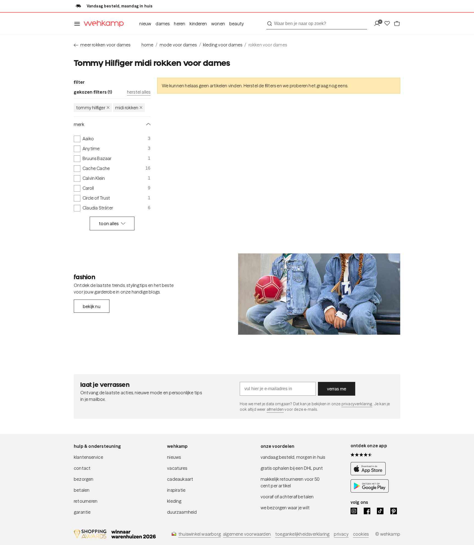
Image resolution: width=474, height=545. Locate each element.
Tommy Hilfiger (90, 107)
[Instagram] (354, 511)
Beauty (236, 23)
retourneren (85, 501)
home (148, 44)
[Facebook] (367, 511)
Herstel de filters (260, 85)
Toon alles (109, 223)
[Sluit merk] (147, 124)
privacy (341, 534)
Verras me (336, 389)
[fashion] (319, 294)
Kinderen (198, 23)
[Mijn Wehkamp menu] (379, 24)
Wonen (218, 23)
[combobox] (316, 23)
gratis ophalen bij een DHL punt (292, 468)
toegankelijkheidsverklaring (302, 534)
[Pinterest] (393, 511)
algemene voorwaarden (247, 534)
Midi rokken (126, 107)
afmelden (275, 409)
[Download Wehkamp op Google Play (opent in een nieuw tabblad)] (370, 491)
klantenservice (88, 457)
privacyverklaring (357, 403)
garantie (82, 512)
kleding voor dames (222, 44)
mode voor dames (178, 44)
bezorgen (84, 479)
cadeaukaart (180, 479)
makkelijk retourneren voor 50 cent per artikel (290, 482)
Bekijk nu (91, 306)
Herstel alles (139, 92)
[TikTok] (380, 511)
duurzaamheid (182, 512)
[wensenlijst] (389, 24)
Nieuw (145, 23)
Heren (179, 23)
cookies (361, 534)
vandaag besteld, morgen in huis (293, 457)
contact (82, 468)
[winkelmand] (397, 24)
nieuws (174, 457)
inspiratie (176, 490)
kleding (174, 501)
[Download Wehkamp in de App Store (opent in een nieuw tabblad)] (370, 473)
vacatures (177, 468)
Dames (163, 23)
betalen (81, 490)
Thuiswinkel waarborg (199, 534)
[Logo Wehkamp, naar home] (102, 23)
